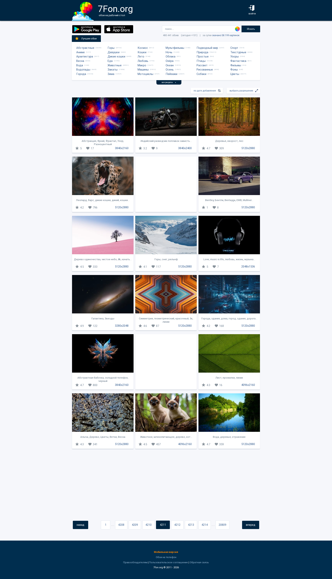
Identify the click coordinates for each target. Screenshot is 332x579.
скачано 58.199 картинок (225, 35)
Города (81, 74)
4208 (121, 524)
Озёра (169, 61)
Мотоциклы (145, 74)
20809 (222, 524)
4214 (205, 524)
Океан (170, 65)
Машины (143, 69)
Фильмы (235, 65)
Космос (143, 48)
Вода (79, 65)
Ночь (169, 52)
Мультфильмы (175, 48)
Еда (110, 61)
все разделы (169, 82)
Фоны (234, 69)
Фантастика (238, 61)
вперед (250, 524)
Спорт (234, 48)
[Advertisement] (166, 184)
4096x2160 (248, 385)
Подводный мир (207, 48)
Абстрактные (85, 48)
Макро (142, 65)
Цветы (234, 74)
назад (80, 524)
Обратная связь (199, 562)
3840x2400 (185, 148)
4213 (191, 524)
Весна (80, 61)
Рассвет (202, 65)
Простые (203, 56)
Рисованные (205, 69)
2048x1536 (248, 266)
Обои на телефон (166, 557)
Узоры (234, 56)
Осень (170, 69)
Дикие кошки (116, 56)
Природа (202, 52)
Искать (251, 28)
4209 (135, 524)
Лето (141, 56)
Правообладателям (135, 562)
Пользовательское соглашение (168, 562)
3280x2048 (122, 325)
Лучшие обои (89, 38)
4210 (148, 524)
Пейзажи (171, 74)
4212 (177, 524)
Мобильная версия (166, 552)
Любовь (143, 61)
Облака (170, 56)
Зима (111, 74)
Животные (115, 65)
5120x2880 (248, 148)
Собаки (201, 74)
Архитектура (84, 56)
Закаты (113, 69)
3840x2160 (122, 148)
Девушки (114, 52)
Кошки (142, 52)
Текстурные (238, 52)
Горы (111, 48)
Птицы (201, 61)
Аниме (80, 52)
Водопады (83, 69)
